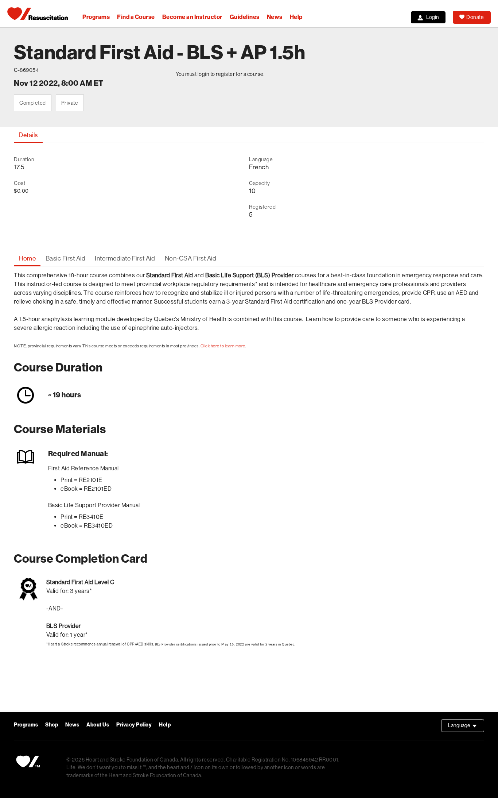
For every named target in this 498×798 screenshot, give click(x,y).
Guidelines (245, 17)
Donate (475, 17)
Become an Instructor (192, 17)
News (275, 17)
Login (432, 17)
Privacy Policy (134, 725)
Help (296, 17)
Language (466, 727)
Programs (96, 17)
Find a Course (136, 17)
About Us (97, 725)
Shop (51, 725)
